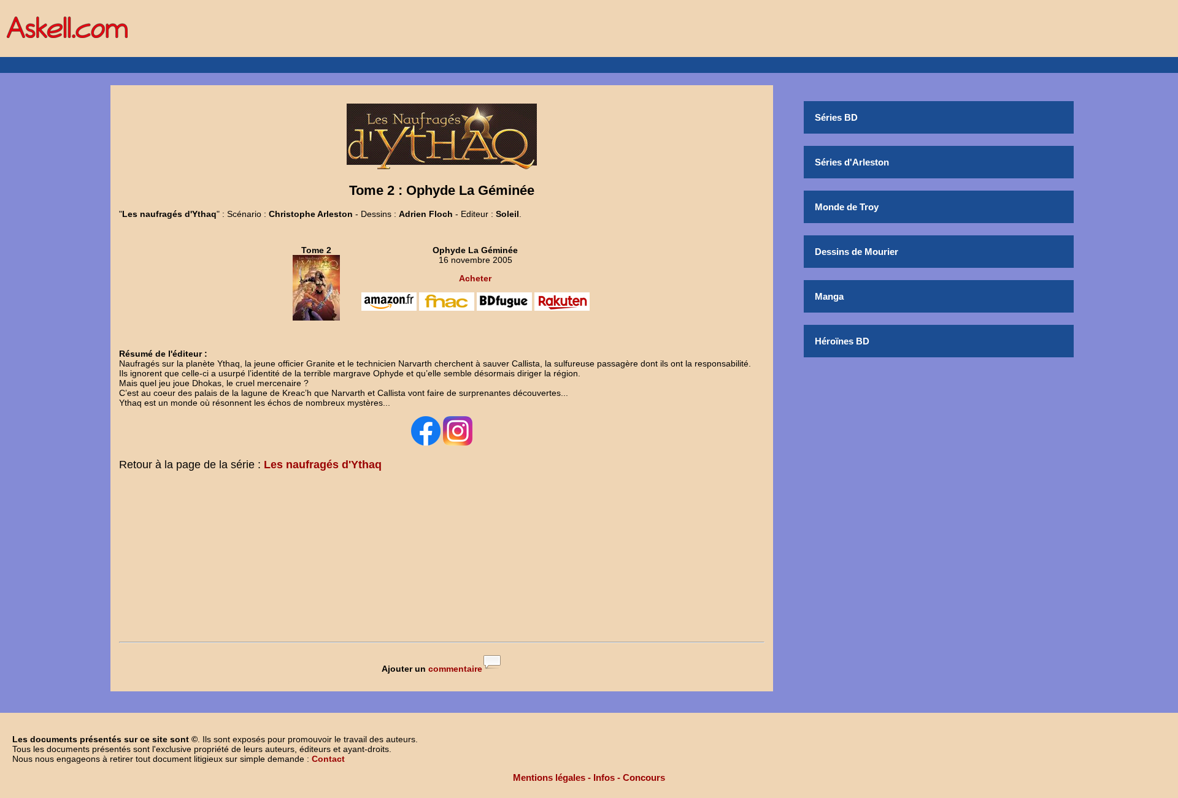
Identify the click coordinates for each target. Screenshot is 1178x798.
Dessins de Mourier (856, 251)
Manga (829, 296)
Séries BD (836, 117)
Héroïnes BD (842, 341)
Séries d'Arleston (852, 162)
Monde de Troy (847, 207)
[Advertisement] (442, 559)
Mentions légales (549, 777)
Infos (604, 777)
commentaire (455, 669)
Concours (644, 777)
